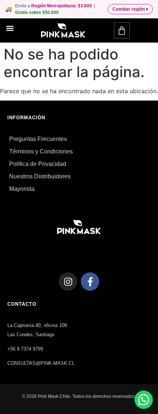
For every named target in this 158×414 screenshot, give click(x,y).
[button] (10, 28)
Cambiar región (130, 9)
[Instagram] (68, 281)
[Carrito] (122, 30)
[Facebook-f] (90, 281)
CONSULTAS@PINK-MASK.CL (41, 363)
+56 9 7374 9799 (25, 349)
